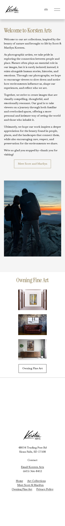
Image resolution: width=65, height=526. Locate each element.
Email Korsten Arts (32, 467)
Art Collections (36, 481)
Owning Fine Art (32, 368)
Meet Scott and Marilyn (32, 163)
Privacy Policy (44, 489)
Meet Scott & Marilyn (30, 485)
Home (19, 481)
